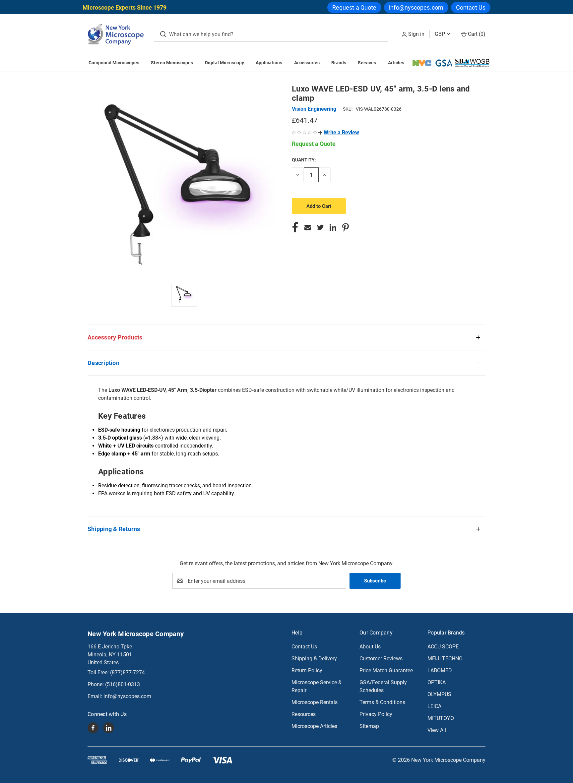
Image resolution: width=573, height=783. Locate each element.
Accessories (307, 62)
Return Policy (306, 670)
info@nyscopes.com (416, 7)
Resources (303, 714)
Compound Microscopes (114, 62)
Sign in (416, 34)
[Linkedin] (333, 227)
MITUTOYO (440, 718)
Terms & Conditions (382, 702)
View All (436, 730)
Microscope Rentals (314, 702)
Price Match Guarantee (386, 670)
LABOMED (439, 670)
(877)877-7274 (127, 672)
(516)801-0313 (122, 684)
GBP (440, 34)
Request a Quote (354, 7)
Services (367, 62)
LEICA (434, 706)
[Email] (307, 227)
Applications (269, 62)
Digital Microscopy (224, 62)
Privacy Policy (375, 714)
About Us (370, 646)
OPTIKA (436, 682)
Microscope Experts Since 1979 (124, 7)
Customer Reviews (381, 658)
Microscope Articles (314, 726)
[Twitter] (320, 227)
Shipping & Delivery (314, 658)
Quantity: (304, 159)
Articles (396, 62)
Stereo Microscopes (172, 62)
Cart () (476, 34)
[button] (338, 132)
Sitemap (369, 726)
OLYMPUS (439, 694)
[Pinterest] (345, 227)
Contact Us (470, 7)
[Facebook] (295, 227)
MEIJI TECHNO (445, 658)
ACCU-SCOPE (443, 646)
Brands (338, 62)
